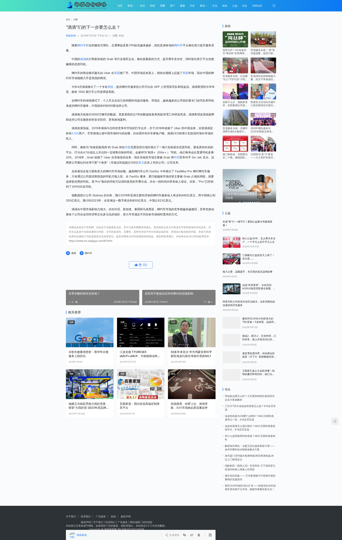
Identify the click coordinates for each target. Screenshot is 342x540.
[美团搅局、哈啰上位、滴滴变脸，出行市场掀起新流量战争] (192, 384)
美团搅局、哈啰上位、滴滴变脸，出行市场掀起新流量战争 (189, 405)
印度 (128, 147)
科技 (152, 5)
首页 (120, 5)
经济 (142, 5)
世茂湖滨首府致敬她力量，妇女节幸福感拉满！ (263, 77)
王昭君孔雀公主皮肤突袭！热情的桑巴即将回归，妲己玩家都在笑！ (258, 374)
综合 (244, 5)
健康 (182, 5)
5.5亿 (75, 133)
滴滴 (83, 59)
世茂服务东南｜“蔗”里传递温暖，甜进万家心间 (263, 51)
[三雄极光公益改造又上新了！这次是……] (231, 259)
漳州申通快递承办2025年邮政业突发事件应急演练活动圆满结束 (263, 130)
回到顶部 (147, 522)
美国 (117, 73)
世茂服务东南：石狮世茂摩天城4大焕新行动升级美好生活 (235, 130)
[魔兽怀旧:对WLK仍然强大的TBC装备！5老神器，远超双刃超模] (231, 323)
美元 (141, 162)
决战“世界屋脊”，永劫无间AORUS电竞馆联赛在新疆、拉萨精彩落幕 (259, 288)
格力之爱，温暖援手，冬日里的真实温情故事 (248, 271)
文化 (214, 5)
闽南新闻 (71, 35)
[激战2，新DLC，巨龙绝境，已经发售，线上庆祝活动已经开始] (231, 340)
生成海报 (177, 278)
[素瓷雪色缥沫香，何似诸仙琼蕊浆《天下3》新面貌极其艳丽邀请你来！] (231, 357)
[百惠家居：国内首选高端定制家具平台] (141, 384)
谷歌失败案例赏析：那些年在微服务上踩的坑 (88, 354)
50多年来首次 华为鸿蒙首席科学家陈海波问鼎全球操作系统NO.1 (191, 354)
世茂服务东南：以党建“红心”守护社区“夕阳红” (235, 77)
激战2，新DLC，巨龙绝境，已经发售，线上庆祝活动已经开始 (259, 339)
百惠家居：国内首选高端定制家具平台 (140, 405)
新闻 (130, 5)
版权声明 (126, 516)
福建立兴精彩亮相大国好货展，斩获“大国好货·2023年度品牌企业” (89, 406)
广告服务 (101, 516)
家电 (202, 5)
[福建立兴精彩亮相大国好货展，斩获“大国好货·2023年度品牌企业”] (89, 384)
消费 (162, 5)
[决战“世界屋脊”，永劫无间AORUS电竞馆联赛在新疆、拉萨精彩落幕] (231, 288)
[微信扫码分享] (188, 279)
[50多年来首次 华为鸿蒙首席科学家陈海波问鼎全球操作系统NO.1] (192, 332)
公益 (234, 5)
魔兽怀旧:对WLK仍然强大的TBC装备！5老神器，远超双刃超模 (258, 322)
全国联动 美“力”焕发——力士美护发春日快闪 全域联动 (263, 156)
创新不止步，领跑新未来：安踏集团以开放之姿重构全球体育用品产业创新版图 (235, 103)
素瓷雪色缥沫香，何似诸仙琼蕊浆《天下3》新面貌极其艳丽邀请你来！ (258, 357)
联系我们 (86, 516)
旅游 (224, 5)
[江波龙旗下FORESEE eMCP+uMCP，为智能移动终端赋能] (141, 332)
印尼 (177, 157)
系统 (110, 87)
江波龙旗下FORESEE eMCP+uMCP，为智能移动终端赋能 (140, 354)
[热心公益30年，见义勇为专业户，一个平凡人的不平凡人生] (231, 242)
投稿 (113, 516)
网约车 (81, 45)
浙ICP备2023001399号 (130, 529)
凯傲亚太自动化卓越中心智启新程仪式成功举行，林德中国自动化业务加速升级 (263, 103)
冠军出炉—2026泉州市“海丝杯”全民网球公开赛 (235, 51)
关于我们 (71, 516)
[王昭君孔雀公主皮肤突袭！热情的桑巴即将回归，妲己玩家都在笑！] (231, 375)
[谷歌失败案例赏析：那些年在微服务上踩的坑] (89, 332)
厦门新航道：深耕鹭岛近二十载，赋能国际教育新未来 (235, 156)
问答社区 (257, 5)
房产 (172, 5)
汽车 (192, 5)
